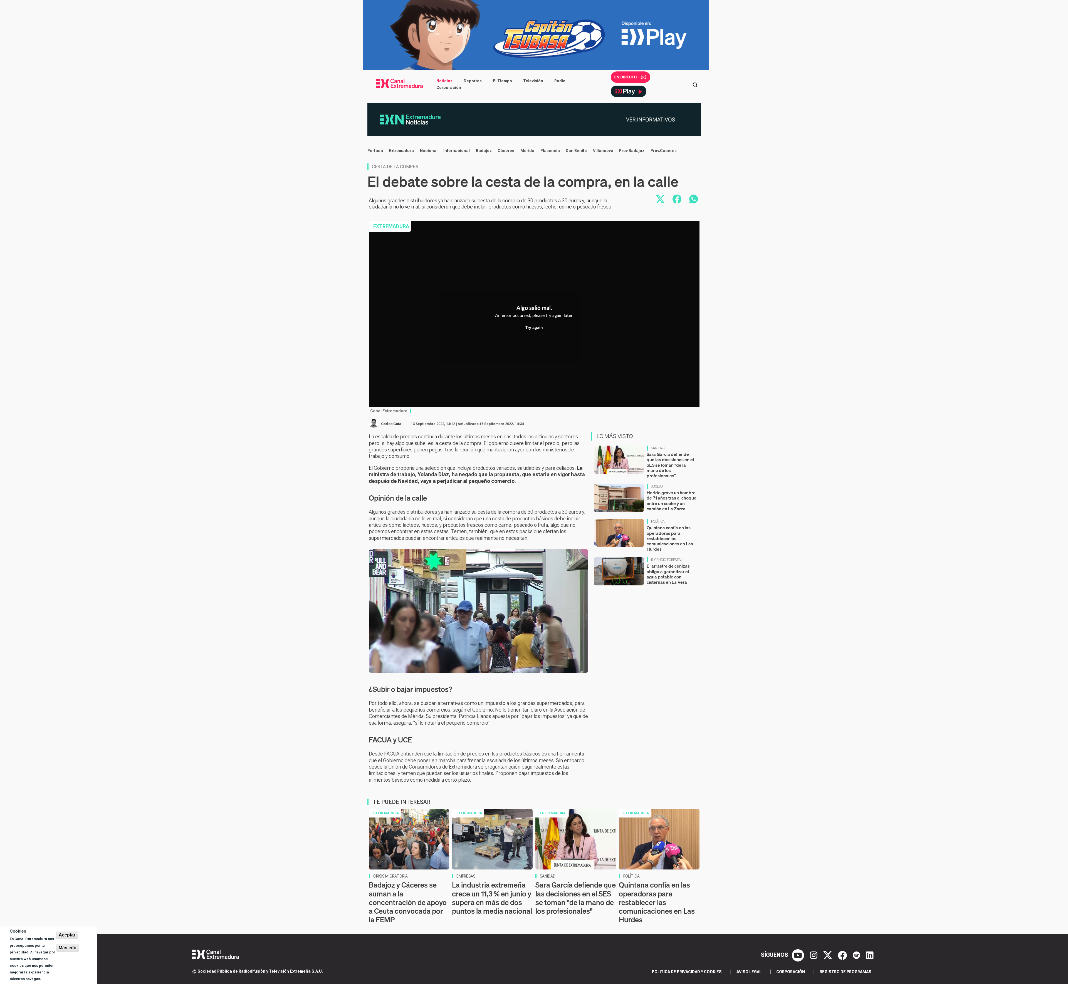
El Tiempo (502, 81)
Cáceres (506, 150)
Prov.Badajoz (631, 150)
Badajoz (484, 150)
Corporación (448, 87)
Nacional (428, 150)
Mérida (527, 150)
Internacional (456, 150)
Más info (67, 947)
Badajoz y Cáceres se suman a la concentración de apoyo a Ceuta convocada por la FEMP (408, 902)
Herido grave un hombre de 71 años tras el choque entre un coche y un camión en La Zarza (671, 500)
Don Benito (576, 150)
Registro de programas (845, 972)
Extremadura (401, 150)
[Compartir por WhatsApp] (693, 199)
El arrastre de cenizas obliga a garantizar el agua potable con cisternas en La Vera (668, 574)
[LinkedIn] (870, 954)
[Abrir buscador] (695, 84)
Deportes (473, 81)
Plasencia (550, 150)
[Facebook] (843, 954)
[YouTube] (798, 954)
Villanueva (603, 150)
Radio (559, 81)
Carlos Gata (391, 424)
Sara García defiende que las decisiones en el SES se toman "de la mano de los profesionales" (670, 465)
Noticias (444, 81)
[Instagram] (814, 954)
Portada (375, 150)
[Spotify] (857, 954)
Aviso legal (749, 972)
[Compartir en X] (660, 199)
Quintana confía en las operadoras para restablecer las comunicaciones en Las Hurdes (670, 538)
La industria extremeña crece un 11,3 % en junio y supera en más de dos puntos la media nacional (492, 898)
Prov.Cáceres (664, 150)
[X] (828, 954)
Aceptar (67, 935)
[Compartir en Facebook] (677, 199)
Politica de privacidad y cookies (687, 972)
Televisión (533, 81)
